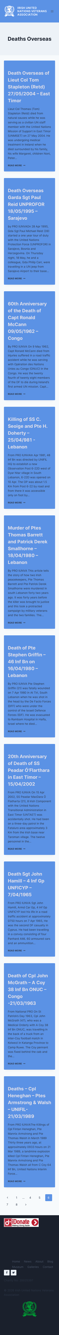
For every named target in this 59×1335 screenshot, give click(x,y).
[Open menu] (52, 11)
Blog (50, 1261)
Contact (48, 1267)
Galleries (33, 1267)
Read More (16, 165)
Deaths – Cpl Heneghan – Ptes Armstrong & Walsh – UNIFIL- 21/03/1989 (29, 1102)
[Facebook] (7, 1272)
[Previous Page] (7, 1197)
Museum (17, 1267)
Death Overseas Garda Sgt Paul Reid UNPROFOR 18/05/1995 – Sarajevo (26, 204)
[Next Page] (25, 1204)
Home (16, 1261)
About (39, 1261)
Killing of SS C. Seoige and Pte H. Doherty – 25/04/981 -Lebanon (27, 433)
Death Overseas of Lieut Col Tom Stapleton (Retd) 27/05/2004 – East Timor (29, 86)
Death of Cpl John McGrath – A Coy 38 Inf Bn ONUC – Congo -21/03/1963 (28, 989)
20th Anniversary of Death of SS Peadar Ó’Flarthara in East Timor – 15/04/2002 (28, 770)
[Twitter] (13, 1272)
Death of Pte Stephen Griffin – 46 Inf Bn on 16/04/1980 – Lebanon (27, 661)
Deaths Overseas (18, 66)
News (27, 1261)
